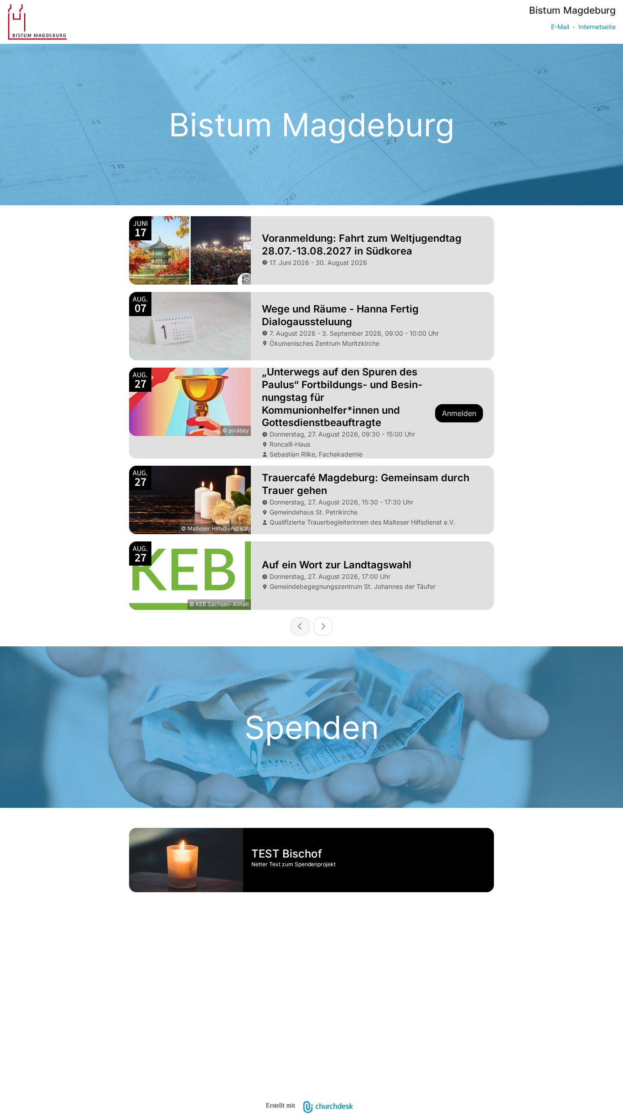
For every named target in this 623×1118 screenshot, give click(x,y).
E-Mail (560, 27)
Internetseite (597, 27)
